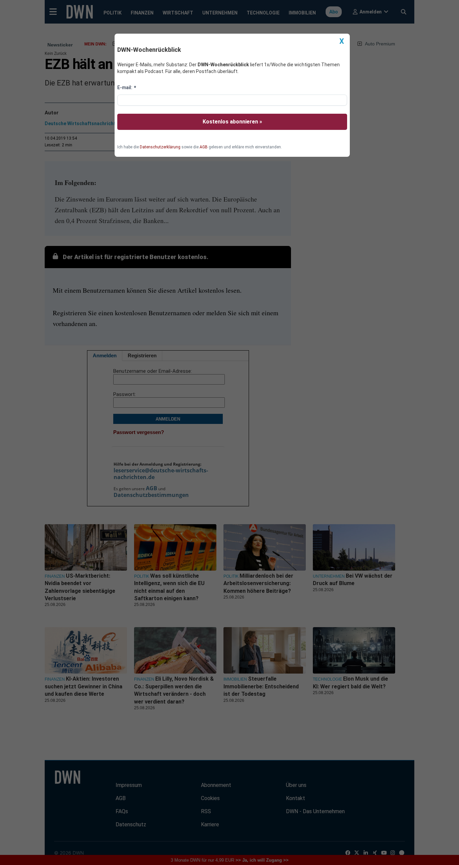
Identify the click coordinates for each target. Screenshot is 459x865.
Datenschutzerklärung (160, 147)
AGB (204, 147)
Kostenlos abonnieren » (232, 121)
